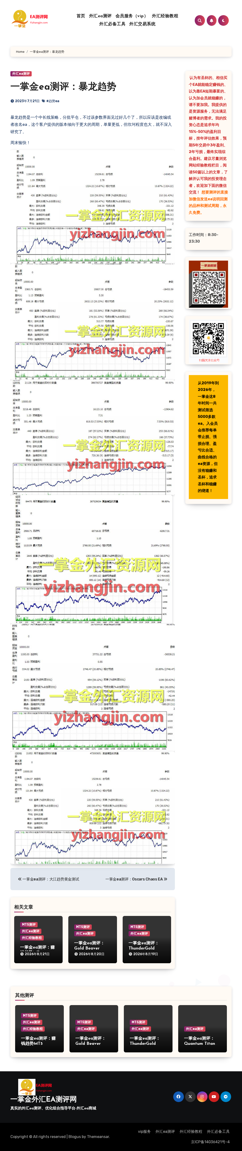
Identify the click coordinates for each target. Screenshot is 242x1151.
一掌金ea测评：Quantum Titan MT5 (199, 1044)
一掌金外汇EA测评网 (43, 1099)
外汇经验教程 (165, 16)
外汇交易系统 (142, 24)
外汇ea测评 (100, 16)
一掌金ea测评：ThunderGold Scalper (144, 948)
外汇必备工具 (112, 24)
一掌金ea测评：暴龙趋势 (63, 87)
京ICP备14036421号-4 (210, 1142)
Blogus (75, 1136)
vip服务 (144, 1131)
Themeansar (98, 1136)
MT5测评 (29, 925)
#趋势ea (52, 101)
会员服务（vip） (132, 16)
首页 (81, 16)
